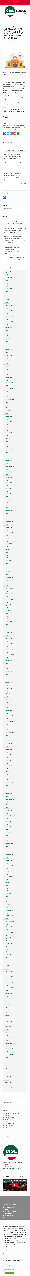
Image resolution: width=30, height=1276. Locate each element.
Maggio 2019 (9, 754)
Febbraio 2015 (9, 1037)
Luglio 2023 (9, 477)
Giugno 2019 (9, 749)
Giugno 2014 (9, 1071)
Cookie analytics (7, 1265)
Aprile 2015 (9, 1026)
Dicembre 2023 (10, 449)
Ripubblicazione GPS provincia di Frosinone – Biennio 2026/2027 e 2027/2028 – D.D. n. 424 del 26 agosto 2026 (14, 176)
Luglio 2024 (9, 410)
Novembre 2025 (10, 321)
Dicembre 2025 (10, 316)
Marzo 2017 (9, 899)
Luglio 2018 (9, 810)
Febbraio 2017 (9, 904)
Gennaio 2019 (9, 777)
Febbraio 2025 (9, 371)
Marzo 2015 (9, 1032)
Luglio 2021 (9, 610)
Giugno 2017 (9, 882)
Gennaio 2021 (9, 643)
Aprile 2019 (9, 760)
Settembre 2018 (10, 799)
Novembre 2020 (10, 654)
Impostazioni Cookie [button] (10, 1269)
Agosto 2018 (9, 804)
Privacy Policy (6, 1136)
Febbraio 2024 (9, 438)
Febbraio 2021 (9, 638)
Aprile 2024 (9, 427)
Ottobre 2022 (9, 527)
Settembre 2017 (10, 865)
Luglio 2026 (9, 277)
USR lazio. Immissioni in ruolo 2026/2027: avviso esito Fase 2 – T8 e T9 (15, 185)
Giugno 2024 (9, 416)
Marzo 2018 (9, 832)
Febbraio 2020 (9, 704)
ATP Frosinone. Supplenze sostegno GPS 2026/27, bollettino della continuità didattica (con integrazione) (15, 156)
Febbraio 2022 (9, 571)
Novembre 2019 (10, 721)
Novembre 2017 (10, 854)
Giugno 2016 (9, 949)
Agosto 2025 (9, 338)
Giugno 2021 (9, 616)
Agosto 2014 (9, 1065)
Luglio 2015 (9, 1010)
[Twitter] (16, 3)
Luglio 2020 (9, 677)
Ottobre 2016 (9, 926)
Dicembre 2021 (10, 582)
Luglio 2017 (9, 876)
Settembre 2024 (10, 399)
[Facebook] (14, 3)
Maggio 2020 (9, 688)
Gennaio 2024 (9, 444)
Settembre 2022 (10, 532)
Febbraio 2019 (9, 771)
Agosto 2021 (9, 605)
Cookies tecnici (7, 1256)
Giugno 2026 (9, 283)
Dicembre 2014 (10, 1049)
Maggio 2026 (9, 288)
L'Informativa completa (10, 1250)
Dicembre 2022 (10, 516)
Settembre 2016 (10, 932)
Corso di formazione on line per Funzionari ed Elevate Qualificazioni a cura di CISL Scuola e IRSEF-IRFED (14, 148)
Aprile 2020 (9, 693)
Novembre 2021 (10, 588)
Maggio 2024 (9, 421)
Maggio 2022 (9, 555)
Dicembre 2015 (10, 982)
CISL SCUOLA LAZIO (10, 1115)
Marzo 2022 (9, 566)
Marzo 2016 (9, 965)
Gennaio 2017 (9, 910)
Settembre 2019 (10, 732)
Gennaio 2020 (9, 710)
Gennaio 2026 (9, 310)
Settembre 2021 (10, 599)
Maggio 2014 (9, 1076)
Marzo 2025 (9, 366)
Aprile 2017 (9, 893)
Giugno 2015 (9, 1015)
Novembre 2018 (10, 788)
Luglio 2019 (9, 743)
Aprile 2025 (9, 360)
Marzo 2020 (9, 699)
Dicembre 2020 (10, 649)
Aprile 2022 (9, 560)
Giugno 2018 (9, 815)
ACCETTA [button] (9, 1273)
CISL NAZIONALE (9, 1117)
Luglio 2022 (9, 543)
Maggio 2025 (9, 355)
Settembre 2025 (10, 333)
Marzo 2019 (9, 765)
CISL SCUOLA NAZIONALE (12, 1113)
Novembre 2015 (10, 987)
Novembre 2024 (10, 388)
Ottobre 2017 (9, 860)
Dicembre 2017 (10, 849)
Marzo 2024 (9, 432)
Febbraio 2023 (9, 505)
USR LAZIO (8, 1121)
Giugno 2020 (9, 682)
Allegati (6, 117)
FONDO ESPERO (9, 1125)
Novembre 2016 (10, 921)
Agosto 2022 (9, 538)
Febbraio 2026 (9, 305)
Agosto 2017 (9, 871)
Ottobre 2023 (9, 460)
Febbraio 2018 (9, 838)
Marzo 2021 (9, 632)
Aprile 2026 (9, 294)
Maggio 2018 (9, 821)
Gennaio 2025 (9, 377)
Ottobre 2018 (9, 793)
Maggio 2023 (9, 488)
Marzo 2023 (9, 499)
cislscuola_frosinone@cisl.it (16, 1)
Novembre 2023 (10, 455)
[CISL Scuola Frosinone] (15, 11)
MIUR (6, 1119)
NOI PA (7, 1129)
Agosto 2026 (9, 272)
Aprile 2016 (9, 960)
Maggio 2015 (9, 1021)
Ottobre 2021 (9, 593)
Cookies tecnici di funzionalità (11, 1260)
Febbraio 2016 (9, 971)
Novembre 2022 (10, 521)
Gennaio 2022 (9, 577)
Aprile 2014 (9, 1082)
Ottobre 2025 (9, 327)
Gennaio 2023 (9, 510)
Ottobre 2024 (9, 394)
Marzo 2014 (9, 1087)
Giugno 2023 (9, 482)
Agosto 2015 (9, 1004)
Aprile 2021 (9, 627)
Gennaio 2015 (9, 1043)
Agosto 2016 (9, 938)
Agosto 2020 (9, 671)
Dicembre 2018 (10, 782)
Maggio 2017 (9, 888)
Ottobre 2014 (9, 1060)
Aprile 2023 (9, 494)
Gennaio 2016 (9, 976)
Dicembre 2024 (10, 383)
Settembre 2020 (10, 666)
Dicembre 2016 (10, 915)
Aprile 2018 (9, 827)
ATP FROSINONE (9, 1123)
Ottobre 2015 (9, 993)
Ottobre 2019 (9, 727)
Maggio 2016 (9, 954)
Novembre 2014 (10, 1054)
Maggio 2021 (9, 621)
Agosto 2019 (9, 738)
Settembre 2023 (10, 466)
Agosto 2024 (9, 405)
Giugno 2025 (9, 349)
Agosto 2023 (9, 471)
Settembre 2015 (10, 999)
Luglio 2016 (9, 943)
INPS (6, 1127)
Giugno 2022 (9, 549)
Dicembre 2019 (10, 716)
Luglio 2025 (9, 344)
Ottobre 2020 (9, 660)
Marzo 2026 (9, 299)
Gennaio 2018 (9, 843)
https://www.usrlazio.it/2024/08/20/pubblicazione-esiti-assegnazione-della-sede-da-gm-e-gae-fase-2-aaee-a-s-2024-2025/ (16, 127)
